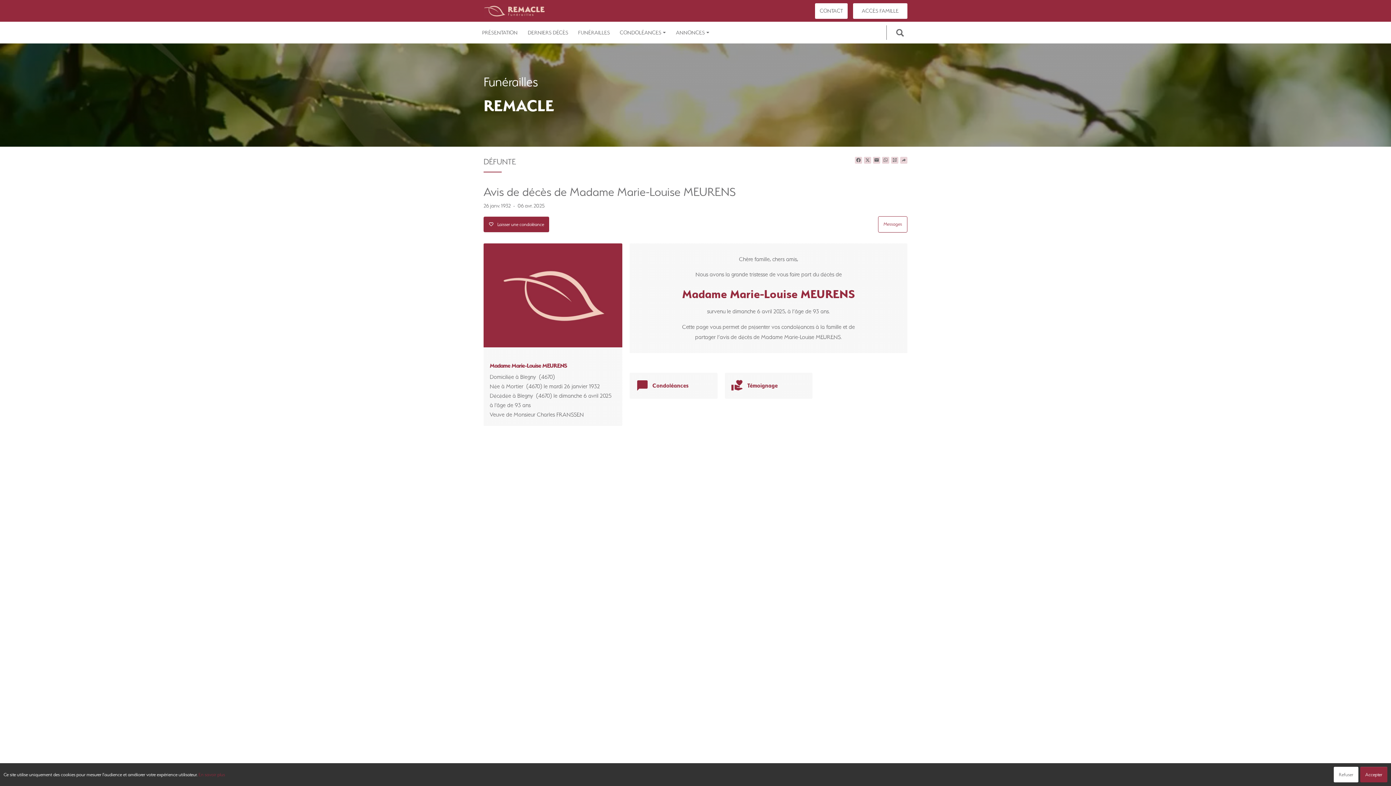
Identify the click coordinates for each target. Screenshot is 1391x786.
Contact (831, 11)
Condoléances (640, 32)
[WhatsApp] (885, 160)
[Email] (876, 160)
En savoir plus (212, 774)
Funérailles (594, 32)
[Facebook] (858, 160)
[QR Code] (894, 160)
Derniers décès (548, 32)
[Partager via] (903, 160)
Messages (893, 224)
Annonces (690, 32)
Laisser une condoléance (519, 224)
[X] (867, 160)
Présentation (500, 32)
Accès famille (880, 11)
